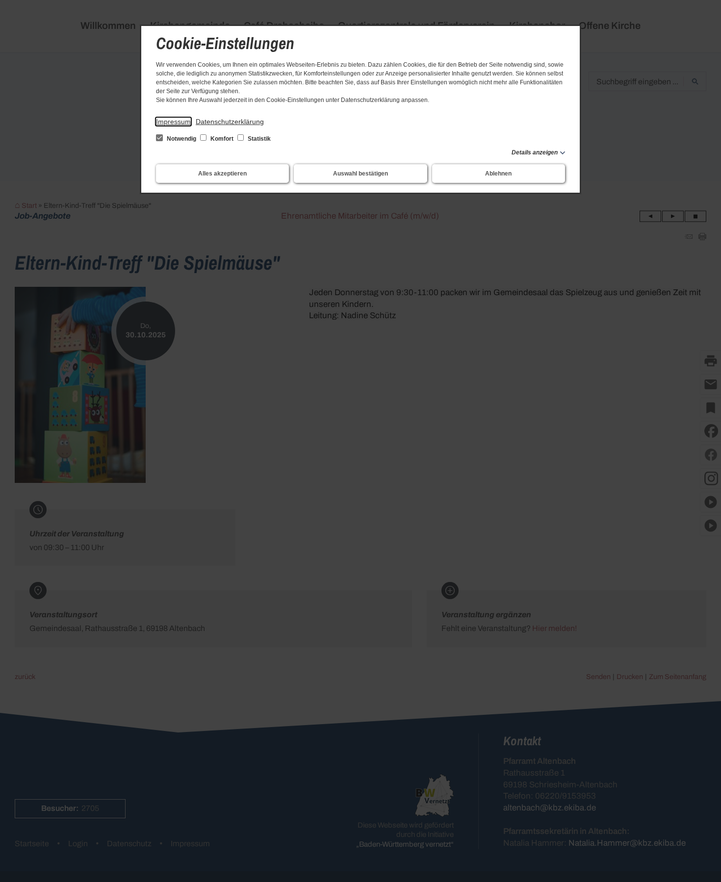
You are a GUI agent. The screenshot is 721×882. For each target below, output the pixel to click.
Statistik (258, 138)
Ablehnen (498, 173)
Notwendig (181, 138)
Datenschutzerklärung (230, 122)
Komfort (222, 138)
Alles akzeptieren (222, 173)
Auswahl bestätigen (360, 173)
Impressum (173, 122)
